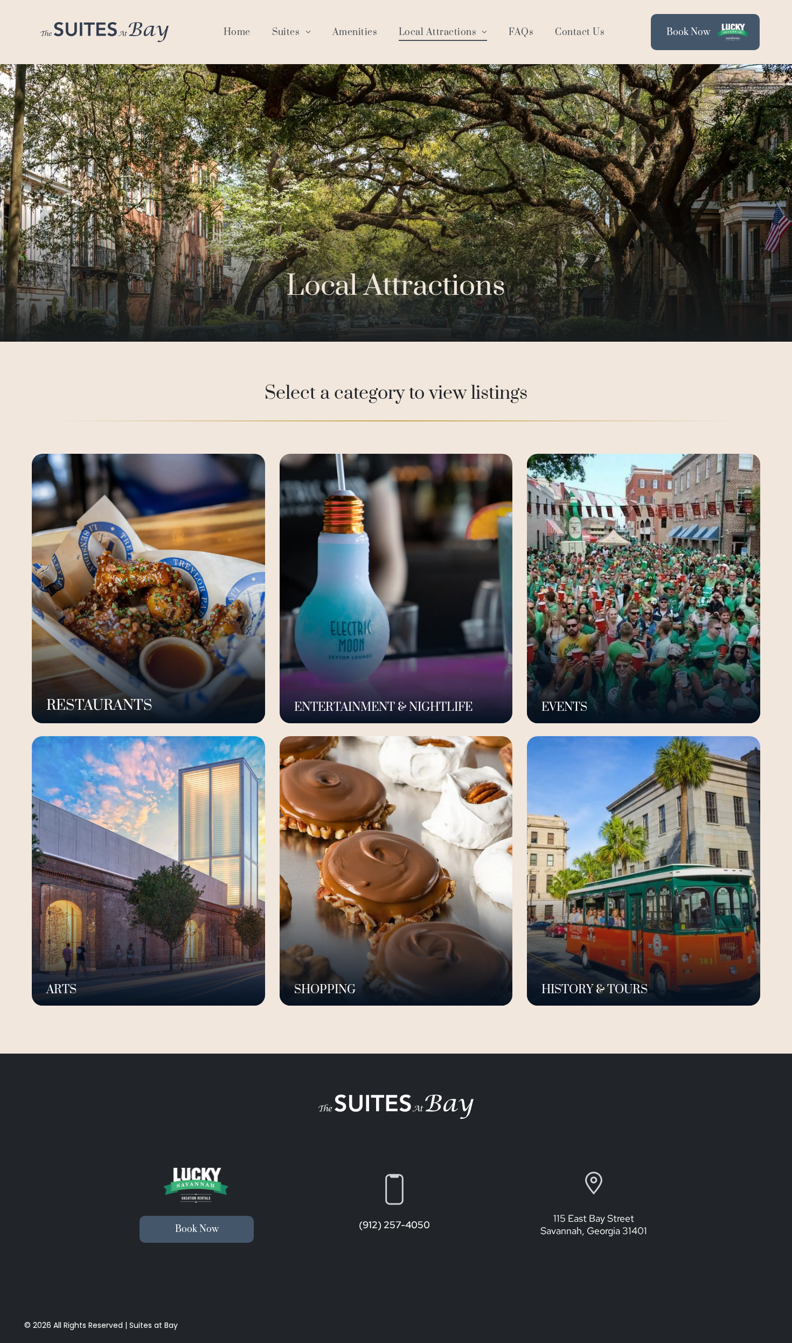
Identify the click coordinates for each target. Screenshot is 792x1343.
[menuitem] (237, 31)
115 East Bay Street (593, 1218)
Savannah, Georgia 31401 (593, 1230)
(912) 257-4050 (394, 1225)
